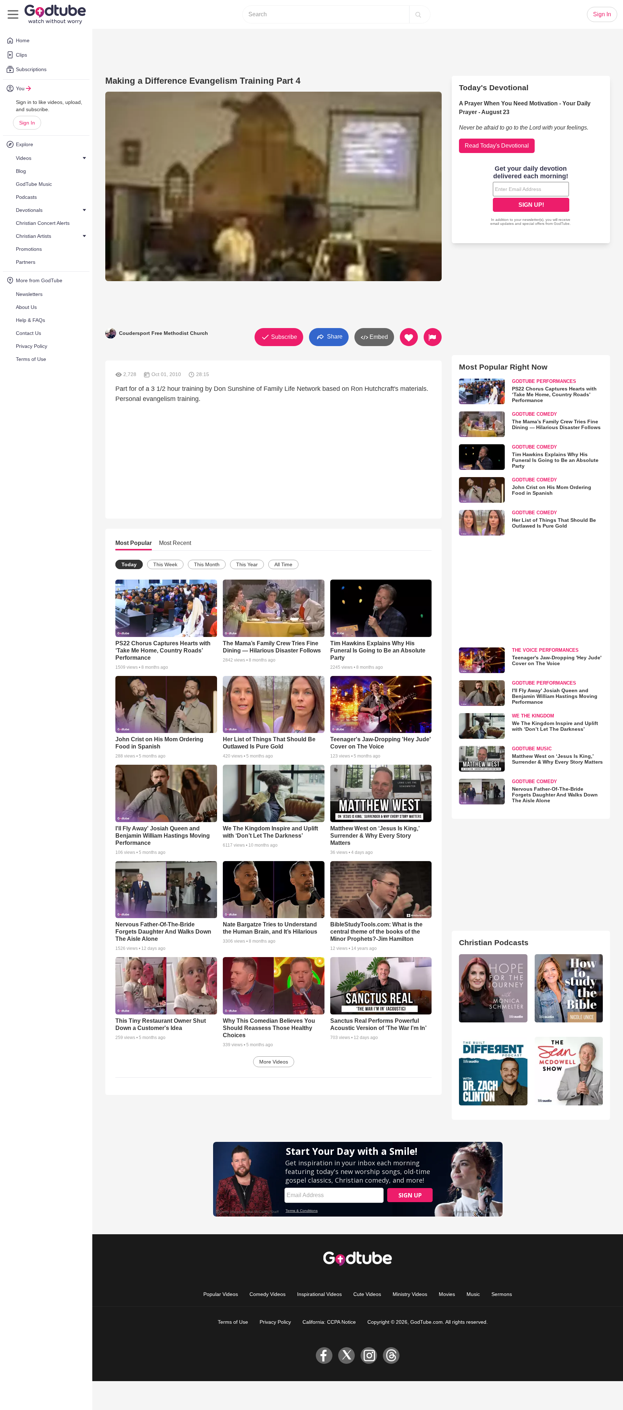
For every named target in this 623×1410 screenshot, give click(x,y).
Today (129, 564)
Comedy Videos (267, 1294)
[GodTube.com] (55, 14)
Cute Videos (367, 1294)
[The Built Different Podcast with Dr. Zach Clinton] (493, 1071)
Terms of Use (233, 1322)
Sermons (501, 1294)
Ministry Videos (410, 1294)
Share (334, 336)
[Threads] (391, 1355)
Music (473, 1294)
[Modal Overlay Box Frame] (531, 196)
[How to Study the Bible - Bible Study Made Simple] (569, 988)
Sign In (27, 123)
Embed (378, 337)
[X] (346, 1355)
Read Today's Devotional (497, 146)
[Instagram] (369, 1355)
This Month (207, 564)
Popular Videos (220, 1294)
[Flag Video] (433, 337)
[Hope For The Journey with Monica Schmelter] (493, 988)
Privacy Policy (275, 1322)
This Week (165, 564)
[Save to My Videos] (409, 337)
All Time (283, 564)
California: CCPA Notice (329, 1322)
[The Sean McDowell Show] (569, 1071)
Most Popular (133, 543)
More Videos (273, 1062)
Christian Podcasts (494, 942)
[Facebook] (324, 1355)
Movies (447, 1294)
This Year (247, 564)
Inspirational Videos (319, 1294)
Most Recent (175, 543)
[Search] (418, 14)
